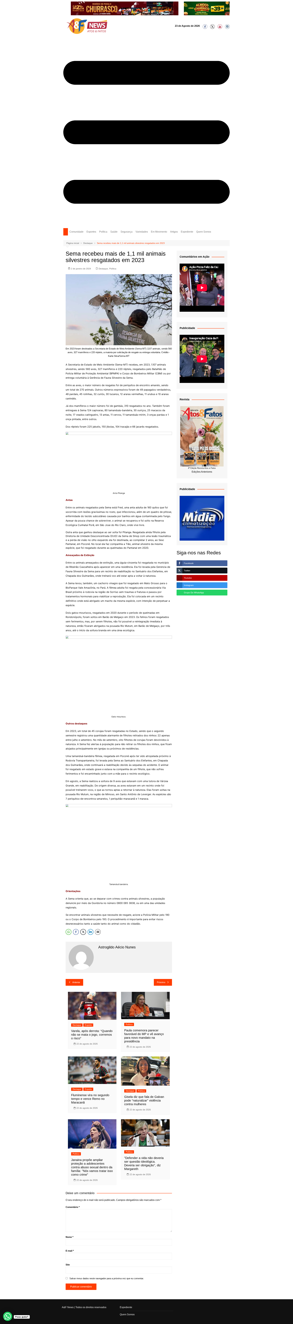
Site (68, 1264)
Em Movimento (159, 231)
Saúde (114, 231)
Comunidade (76, 231)
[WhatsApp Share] (68, 932)
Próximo (161, 982)
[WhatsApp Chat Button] (7, 1316)
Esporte (88, 1025)
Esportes (91, 231)
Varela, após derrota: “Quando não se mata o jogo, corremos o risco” (91, 1034)
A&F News (68, 1307)
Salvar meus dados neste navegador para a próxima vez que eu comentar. (106, 1278)
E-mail (70, 1250)
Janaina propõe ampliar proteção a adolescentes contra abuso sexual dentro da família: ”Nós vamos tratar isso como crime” (92, 1167)
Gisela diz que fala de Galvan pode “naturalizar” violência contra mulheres (144, 1100)
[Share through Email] (98, 932)
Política (103, 231)
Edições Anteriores (202, 471)
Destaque (103, 268)
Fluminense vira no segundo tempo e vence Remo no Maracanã (90, 1098)
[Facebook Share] (76, 932)
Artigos (174, 231)
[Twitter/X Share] (83, 932)
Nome (69, 1237)
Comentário (73, 1207)
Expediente (187, 231)
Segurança (126, 231)
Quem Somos (203, 231)
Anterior (76, 982)
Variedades (142, 231)
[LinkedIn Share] (90, 932)
